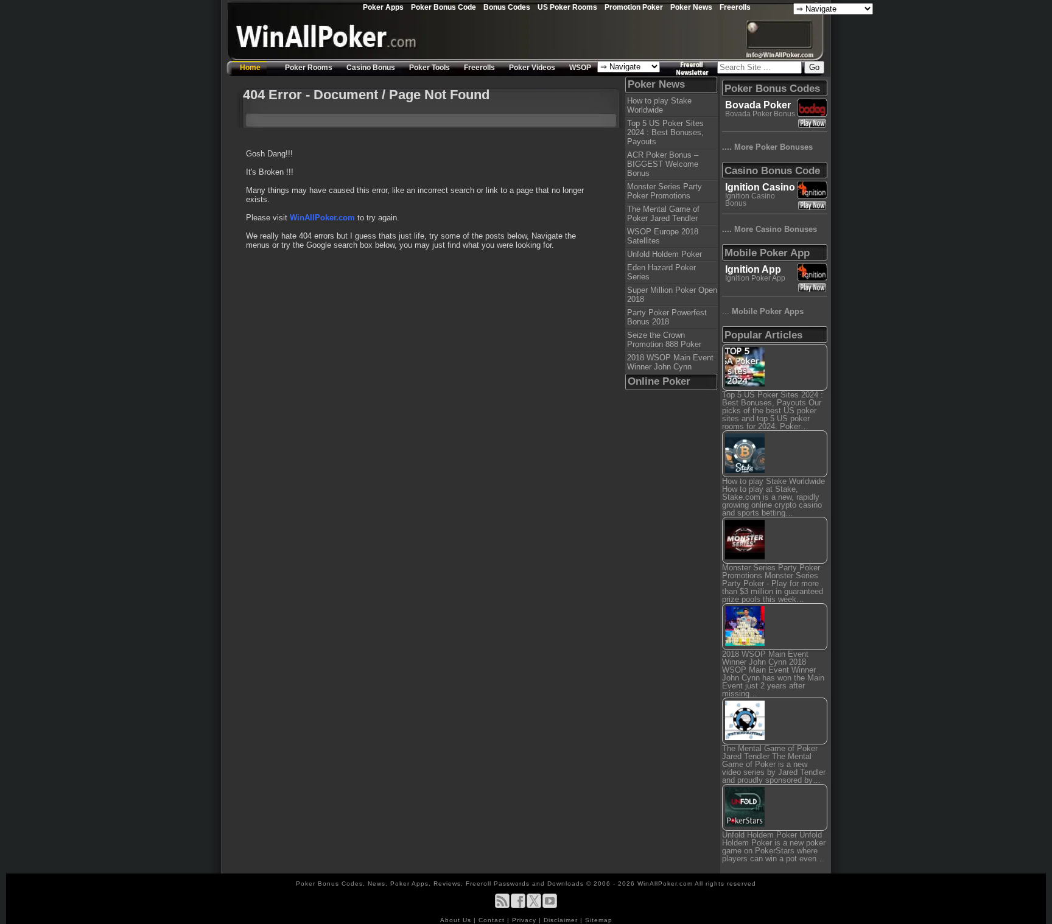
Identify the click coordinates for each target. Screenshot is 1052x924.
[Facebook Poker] (518, 906)
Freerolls (735, 7)
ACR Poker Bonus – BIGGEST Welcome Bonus (662, 164)
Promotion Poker (634, 7)
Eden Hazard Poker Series (661, 272)
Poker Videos (532, 67)
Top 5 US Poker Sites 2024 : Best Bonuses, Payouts (665, 132)
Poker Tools (429, 67)
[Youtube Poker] (549, 906)
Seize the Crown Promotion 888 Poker (664, 340)
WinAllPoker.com (322, 217)
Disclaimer (562, 920)
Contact (493, 920)
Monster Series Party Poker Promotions (664, 191)
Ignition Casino (760, 187)
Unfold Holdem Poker (664, 254)
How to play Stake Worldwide (659, 105)
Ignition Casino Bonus (750, 200)
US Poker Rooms (567, 7)
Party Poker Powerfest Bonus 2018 (667, 317)
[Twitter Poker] (534, 906)
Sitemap (598, 920)
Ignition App (753, 269)
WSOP (580, 67)
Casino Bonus (370, 67)
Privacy (525, 920)
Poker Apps (383, 7)
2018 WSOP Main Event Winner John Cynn (670, 362)
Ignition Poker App (755, 278)
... (763, 311)
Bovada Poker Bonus (760, 114)
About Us (457, 920)
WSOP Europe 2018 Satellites (662, 236)
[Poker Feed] (502, 906)
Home (250, 67)
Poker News (691, 7)
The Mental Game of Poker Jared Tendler (663, 214)
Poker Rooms (308, 67)
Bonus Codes (506, 7)
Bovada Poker (758, 105)
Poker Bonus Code (443, 7)
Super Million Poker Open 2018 (672, 294)
